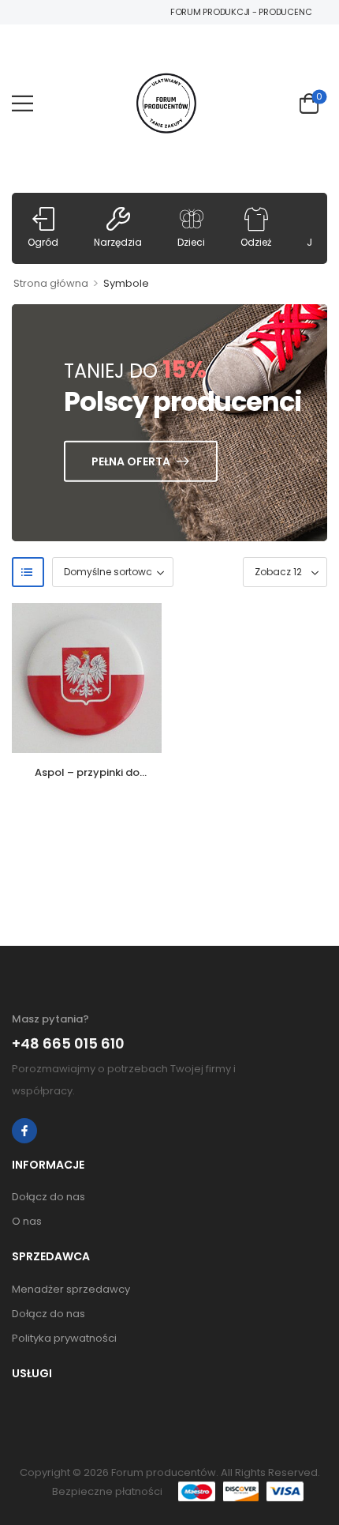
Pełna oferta (130, 461)
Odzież (255, 242)
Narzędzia (118, 242)
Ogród (43, 242)
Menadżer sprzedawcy (71, 1289)
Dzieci (191, 242)
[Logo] (166, 103)
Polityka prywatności (64, 1338)
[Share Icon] (24, 1130)
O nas (27, 1221)
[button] (22, 103)
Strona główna (50, 283)
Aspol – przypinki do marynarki (87, 779)
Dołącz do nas (48, 1196)
